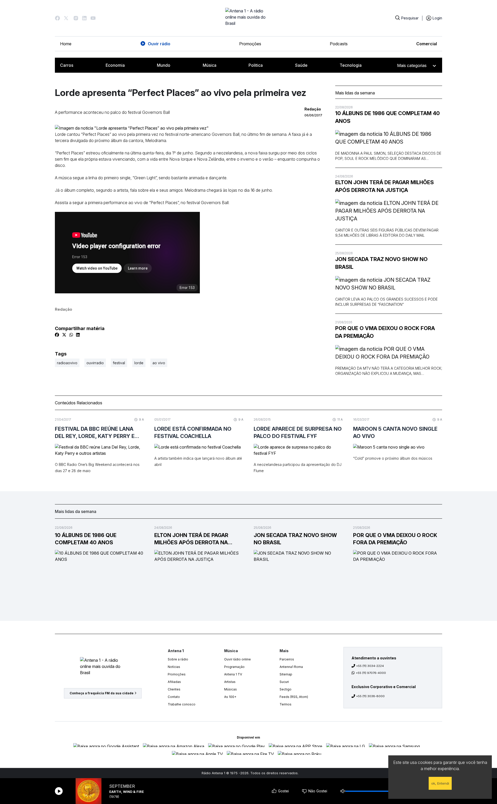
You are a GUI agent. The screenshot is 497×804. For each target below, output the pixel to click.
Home (65, 43)
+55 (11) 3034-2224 (370, 666)
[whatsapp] (71, 335)
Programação (234, 667)
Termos (285, 704)
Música (209, 65)
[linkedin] (78, 335)
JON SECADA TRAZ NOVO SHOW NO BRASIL (381, 263)
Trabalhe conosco (181, 704)
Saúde (301, 65)
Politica (255, 65)
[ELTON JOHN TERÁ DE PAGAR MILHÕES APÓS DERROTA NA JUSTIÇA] (388, 210)
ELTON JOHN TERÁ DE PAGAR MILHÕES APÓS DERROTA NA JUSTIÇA (384, 186)
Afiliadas (174, 682)
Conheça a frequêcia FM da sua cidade (102, 693)
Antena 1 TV (233, 674)
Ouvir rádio (159, 43)
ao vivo (158, 363)
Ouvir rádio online (237, 659)
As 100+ (230, 697)
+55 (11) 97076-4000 (371, 673)
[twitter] (64, 335)
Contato (174, 697)
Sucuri (284, 682)
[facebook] (57, 335)
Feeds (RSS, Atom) (294, 697)
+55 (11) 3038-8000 (370, 696)
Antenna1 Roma (291, 667)
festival (119, 363)
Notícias (174, 667)
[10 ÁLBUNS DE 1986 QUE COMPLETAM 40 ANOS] (388, 138)
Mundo (163, 65)
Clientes (174, 689)
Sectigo (285, 689)
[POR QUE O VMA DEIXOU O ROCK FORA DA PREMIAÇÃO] (388, 353)
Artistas (230, 682)
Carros (66, 65)
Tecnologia (351, 65)
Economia (115, 65)
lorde (138, 363)
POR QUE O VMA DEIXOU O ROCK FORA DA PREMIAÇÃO (385, 332)
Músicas (230, 689)
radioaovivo (67, 363)
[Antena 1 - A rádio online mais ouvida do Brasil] (248, 18)
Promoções (250, 43)
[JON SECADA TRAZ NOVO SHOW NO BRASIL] (388, 284)
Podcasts (339, 43)
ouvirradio (95, 363)
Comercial (426, 43)
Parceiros (287, 659)
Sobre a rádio (178, 659)
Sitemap (286, 674)
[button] (57, 18)
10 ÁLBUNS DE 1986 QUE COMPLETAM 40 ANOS (387, 117)
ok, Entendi (440, 783)
